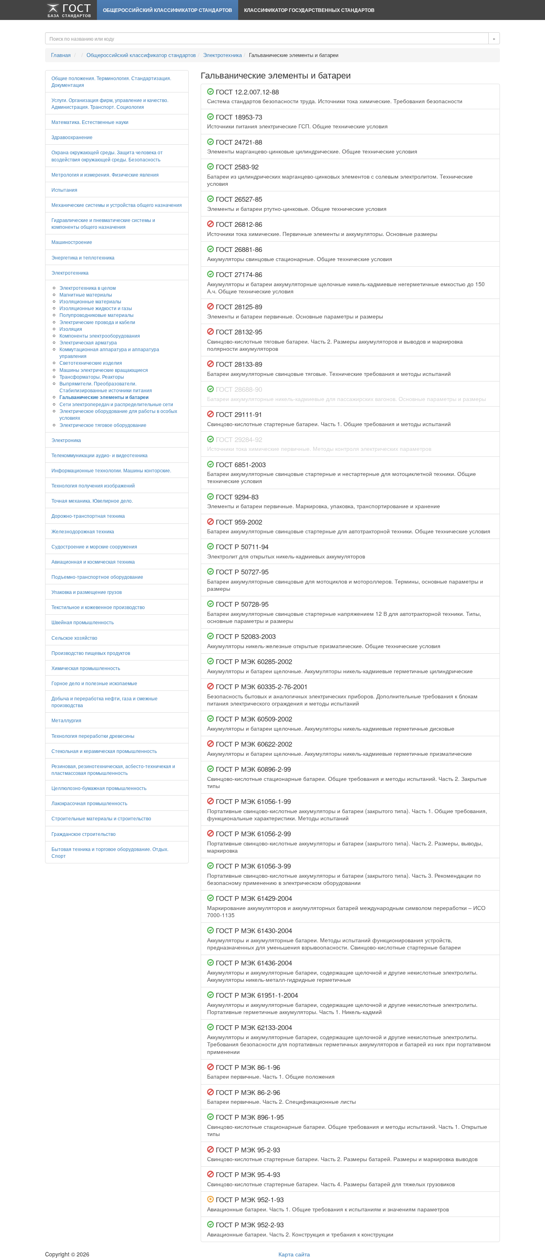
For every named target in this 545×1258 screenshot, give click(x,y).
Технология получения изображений (93, 485)
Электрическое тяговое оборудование (102, 424)
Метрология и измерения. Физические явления (105, 174)
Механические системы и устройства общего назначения (116, 204)
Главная (61, 55)
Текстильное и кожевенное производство (98, 606)
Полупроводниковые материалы (96, 314)
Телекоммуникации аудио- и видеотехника (99, 455)
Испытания (64, 189)
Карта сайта (294, 1254)
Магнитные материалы (85, 294)
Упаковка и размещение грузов (86, 591)
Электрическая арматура (88, 342)
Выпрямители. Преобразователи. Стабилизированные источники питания (105, 386)
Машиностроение (71, 241)
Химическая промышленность (85, 667)
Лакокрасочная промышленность (89, 803)
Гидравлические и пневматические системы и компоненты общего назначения (103, 223)
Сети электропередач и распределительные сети (116, 404)
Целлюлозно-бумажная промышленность (98, 787)
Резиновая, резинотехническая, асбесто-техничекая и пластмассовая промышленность (113, 769)
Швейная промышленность (82, 622)
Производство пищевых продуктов (90, 652)
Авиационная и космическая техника (93, 561)
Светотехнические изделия (90, 362)
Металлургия (66, 720)
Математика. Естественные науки (89, 121)
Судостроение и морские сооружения (94, 546)
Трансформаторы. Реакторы (91, 376)
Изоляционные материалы (90, 301)
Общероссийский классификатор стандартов (167, 10)
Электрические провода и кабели (97, 321)
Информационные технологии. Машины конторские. (111, 470)
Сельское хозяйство (74, 637)
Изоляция (70, 328)
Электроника (66, 439)
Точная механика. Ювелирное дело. (92, 500)
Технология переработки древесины (92, 735)
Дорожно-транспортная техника (88, 515)
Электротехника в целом (87, 287)
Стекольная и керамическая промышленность (104, 750)
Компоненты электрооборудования (99, 335)
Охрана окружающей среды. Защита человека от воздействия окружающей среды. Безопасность (107, 155)
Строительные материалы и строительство (101, 818)
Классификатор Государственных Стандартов (309, 10)
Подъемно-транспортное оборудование (97, 576)
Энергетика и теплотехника (83, 257)
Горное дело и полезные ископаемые (94, 683)
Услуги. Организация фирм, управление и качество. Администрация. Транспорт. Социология (109, 103)
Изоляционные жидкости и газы (95, 308)
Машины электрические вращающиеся (103, 369)
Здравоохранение (72, 137)
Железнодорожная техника (82, 531)
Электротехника (222, 55)
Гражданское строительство (83, 833)
